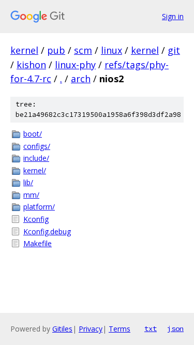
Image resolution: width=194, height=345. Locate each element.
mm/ (31, 195)
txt (150, 328)
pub (56, 50)
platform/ (39, 207)
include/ (36, 158)
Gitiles (62, 329)
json (175, 328)
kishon (31, 64)
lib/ (28, 182)
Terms (119, 329)
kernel (24, 50)
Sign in (173, 16)
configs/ (36, 146)
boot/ (32, 134)
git (174, 50)
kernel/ (34, 170)
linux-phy (75, 64)
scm (83, 50)
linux (111, 50)
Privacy (90, 329)
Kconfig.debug (47, 231)
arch (81, 78)
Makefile (37, 243)
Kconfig (36, 219)
